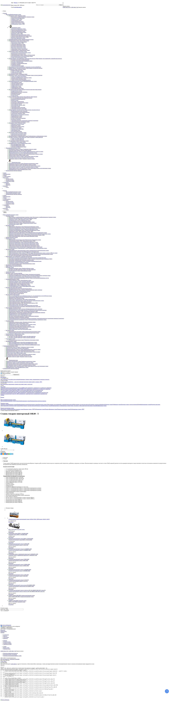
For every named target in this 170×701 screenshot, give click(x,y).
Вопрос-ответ (6, 647)
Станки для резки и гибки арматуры (14, 335)
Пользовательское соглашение (10, 654)
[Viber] (7, 454)
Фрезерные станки (10, 225)
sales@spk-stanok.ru (18, 7)
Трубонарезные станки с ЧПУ (77, 409)
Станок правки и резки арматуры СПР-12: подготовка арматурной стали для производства (21, 391)
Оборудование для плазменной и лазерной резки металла (19, 256)
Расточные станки (10, 330)
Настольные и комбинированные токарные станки (12, 409)
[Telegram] (12, 454)
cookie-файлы (14, 664)
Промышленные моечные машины (14, 170)
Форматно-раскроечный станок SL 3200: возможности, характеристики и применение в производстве (24, 393)
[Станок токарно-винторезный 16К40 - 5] (14, 430)
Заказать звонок (19, 651)
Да (1, 661)
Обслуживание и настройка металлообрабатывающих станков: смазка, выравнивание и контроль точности (25, 379)
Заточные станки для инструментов (14, 273)
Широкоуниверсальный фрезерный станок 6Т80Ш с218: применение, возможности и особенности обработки (25, 389)
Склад (7, 187)
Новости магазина (6, 373)
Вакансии (8, 184)
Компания (3, 630)
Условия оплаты (9, 178)
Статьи (4, 646)
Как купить (5, 177)
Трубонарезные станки (40, 409)
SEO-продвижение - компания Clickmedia (10, 659)
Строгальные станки (10, 338)
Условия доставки (10, 180)
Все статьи (3, 386)
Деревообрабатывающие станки (13, 148)
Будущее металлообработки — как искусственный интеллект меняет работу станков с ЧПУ (21, 381)
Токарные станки (10, 216)
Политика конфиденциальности (10, 653)
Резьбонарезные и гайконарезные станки (15, 334)
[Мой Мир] (5, 454)
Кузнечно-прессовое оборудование (14, 287)
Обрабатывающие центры (12, 237)
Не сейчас (4, 661)
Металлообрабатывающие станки (13, 14)
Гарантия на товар (10, 181)
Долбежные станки (10, 272)
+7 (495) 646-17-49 (74, 7)
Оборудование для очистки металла (14, 266)
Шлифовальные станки (11, 341)
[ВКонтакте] (1, 454)
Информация (3, 631)
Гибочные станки (10, 267)
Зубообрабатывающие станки (12, 279)
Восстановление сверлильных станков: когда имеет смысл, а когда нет (16, 384)
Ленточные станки (10, 249)
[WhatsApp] (9, 454)
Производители (6, 174)
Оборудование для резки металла (13, 307)
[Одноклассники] (3, 454)
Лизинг (5, 175)
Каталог (5, 13)
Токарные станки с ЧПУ (29, 409)
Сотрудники (6, 637)
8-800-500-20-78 (66, 7)
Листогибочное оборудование (12, 294)
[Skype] (10, 454)
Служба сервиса (6, 176)
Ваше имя (3, 609)
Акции (4, 172)
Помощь (2, 632)
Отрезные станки (10, 320)
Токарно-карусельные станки (64, 409)
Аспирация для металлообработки (13, 264)
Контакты (5, 186)
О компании (6, 182)
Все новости (3, 377)
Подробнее (10, 522)
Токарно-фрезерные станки (51, 409)
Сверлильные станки (10, 238)
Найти (5, 212)
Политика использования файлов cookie (12, 655)
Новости (8, 183)
